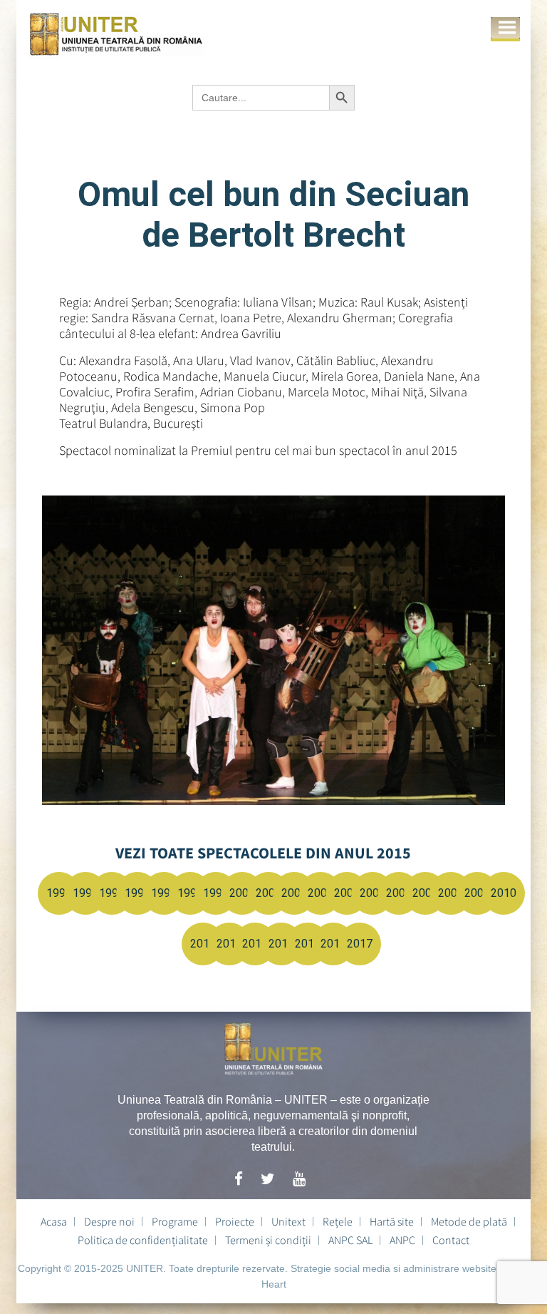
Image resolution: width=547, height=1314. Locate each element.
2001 (268, 893)
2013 (255, 943)
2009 (477, 893)
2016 (333, 943)
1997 (164, 893)
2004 (347, 893)
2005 (372, 893)
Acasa (54, 1221)
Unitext (288, 1221)
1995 (112, 893)
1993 (59, 893)
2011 (203, 943)
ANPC (402, 1240)
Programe (175, 1221)
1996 (137, 893)
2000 (242, 893)
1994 (85, 893)
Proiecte (234, 1221)
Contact (450, 1240)
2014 (281, 943)
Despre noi (109, 1221)
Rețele (338, 1221)
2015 (308, 943)
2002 (294, 893)
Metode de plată (469, 1221)
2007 (425, 893)
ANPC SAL (350, 1240)
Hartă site (392, 1221)
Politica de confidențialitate (143, 1240)
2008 (451, 893)
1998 (190, 893)
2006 (399, 893)
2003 (320, 893)
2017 (360, 943)
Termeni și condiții (268, 1240)
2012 (229, 943)
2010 (503, 893)
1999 (216, 893)
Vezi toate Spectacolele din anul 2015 (263, 853)
